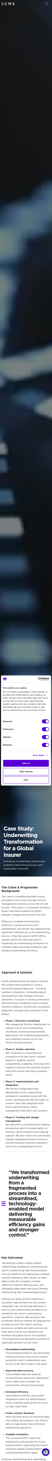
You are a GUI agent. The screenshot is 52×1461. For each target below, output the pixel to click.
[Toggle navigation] (46, 3)
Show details (38, 755)
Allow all (26, 763)
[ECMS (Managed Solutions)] (8, 3)
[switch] (45, 729)
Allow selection (26, 771)
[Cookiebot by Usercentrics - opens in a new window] (38, 679)
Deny (26, 780)
